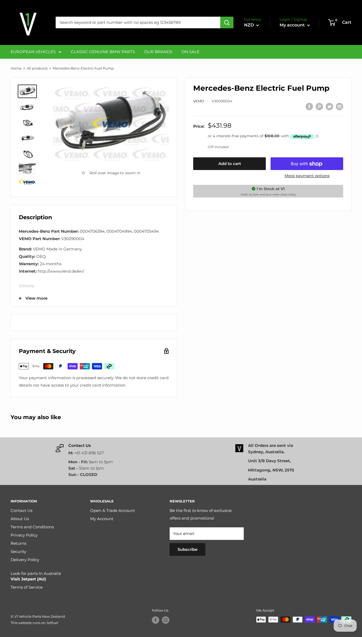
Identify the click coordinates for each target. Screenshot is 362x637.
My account (293, 25)
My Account (101, 518)
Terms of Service (27, 587)
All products (37, 68)
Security (18, 551)
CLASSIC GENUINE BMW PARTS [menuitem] (103, 51)
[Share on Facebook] (309, 106)
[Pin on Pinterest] (319, 106)
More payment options (307, 175)
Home (16, 68)
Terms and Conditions (32, 526)
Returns (18, 543)
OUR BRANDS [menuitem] (158, 51)
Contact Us (21, 510)
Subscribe (187, 549)
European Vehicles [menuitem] (33, 51)
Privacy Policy (24, 535)
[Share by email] (339, 106)
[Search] (226, 22)
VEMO (198, 101)
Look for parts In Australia (36, 576)
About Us (20, 518)
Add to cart (229, 163)
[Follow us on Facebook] (155, 620)
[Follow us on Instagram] (165, 620)
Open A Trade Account (112, 510)
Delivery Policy (25, 559)
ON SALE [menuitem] (191, 51)
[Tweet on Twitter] (329, 106)
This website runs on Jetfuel (34, 623)
